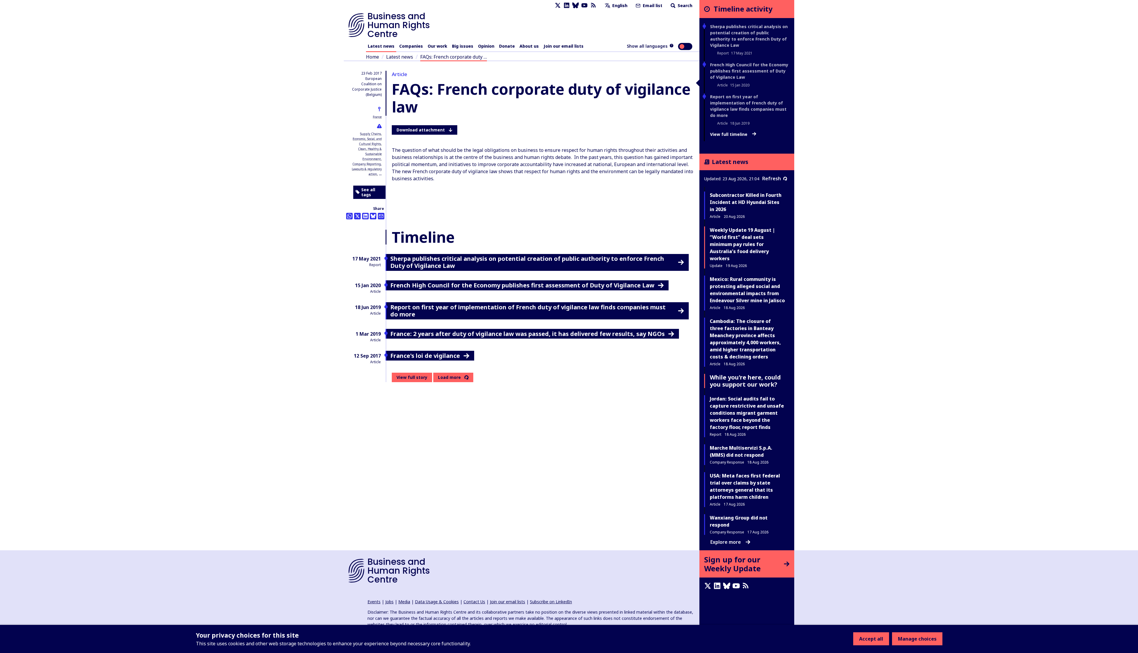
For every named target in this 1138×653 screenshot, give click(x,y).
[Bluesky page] (575, 5)
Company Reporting (366, 164)
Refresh (771, 178)
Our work (437, 46)
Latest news (381, 46)
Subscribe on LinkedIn (551, 601)
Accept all (871, 639)
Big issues (462, 46)
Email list (652, 5)
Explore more (725, 542)
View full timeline (729, 134)
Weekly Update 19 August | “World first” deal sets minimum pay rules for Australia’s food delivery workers (742, 244)
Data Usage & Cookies (437, 601)
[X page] (557, 5)
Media (404, 601)
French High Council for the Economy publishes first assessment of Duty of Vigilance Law (749, 71)
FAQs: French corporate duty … (453, 57)
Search (684, 5)
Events (374, 601)
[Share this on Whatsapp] (349, 216)
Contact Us (474, 601)
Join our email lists (564, 46)
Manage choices (917, 639)
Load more (449, 377)
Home (372, 57)
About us (529, 46)
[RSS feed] (593, 5)
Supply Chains (370, 134)
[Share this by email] (381, 216)
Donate (507, 46)
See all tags (368, 192)
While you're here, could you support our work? (745, 380)
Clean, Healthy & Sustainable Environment (370, 154)
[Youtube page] (584, 5)
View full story (412, 377)
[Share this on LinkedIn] (365, 216)
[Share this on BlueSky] (373, 216)
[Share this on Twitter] (357, 216)
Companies (411, 46)
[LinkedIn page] (566, 5)
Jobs (389, 601)
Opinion (486, 46)
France (377, 117)
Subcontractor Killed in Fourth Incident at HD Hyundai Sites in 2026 (745, 202)
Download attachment (421, 130)
